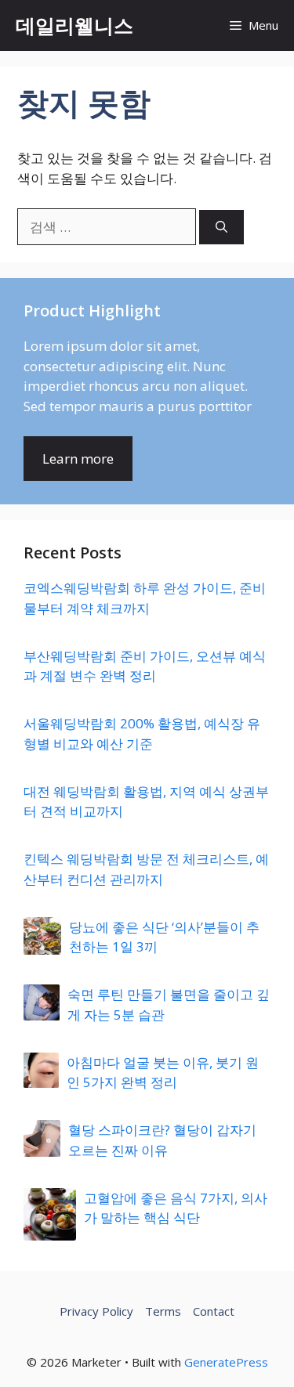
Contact (213, 1311)
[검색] (221, 227)
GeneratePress (226, 1362)
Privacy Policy (96, 1311)
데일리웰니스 (74, 25)
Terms (163, 1311)
